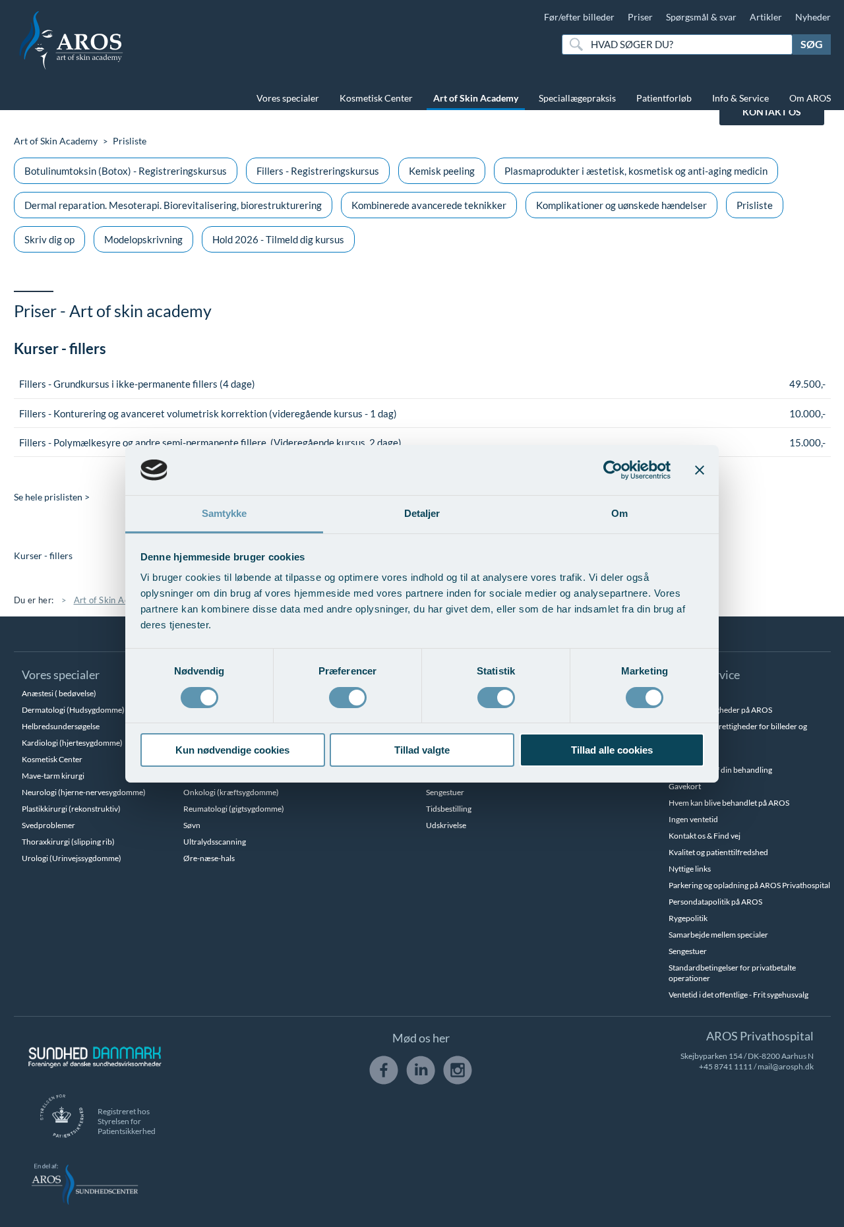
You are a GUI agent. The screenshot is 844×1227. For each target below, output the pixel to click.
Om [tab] (619, 513)
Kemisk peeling (442, 171)
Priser (640, 16)
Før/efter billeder (579, 16)
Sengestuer (445, 792)
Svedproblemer (48, 825)
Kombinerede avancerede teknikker (428, 205)
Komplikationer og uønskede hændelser (621, 205)
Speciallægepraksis (577, 98)
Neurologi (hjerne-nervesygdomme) (84, 792)
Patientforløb (664, 98)
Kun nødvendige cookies (232, 750)
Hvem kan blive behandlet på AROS (729, 803)
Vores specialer (287, 98)
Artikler (766, 16)
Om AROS (810, 98)
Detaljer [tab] (422, 513)
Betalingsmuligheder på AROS (720, 710)
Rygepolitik (688, 918)
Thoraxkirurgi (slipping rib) (68, 842)
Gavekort (685, 786)
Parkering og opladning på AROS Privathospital (749, 885)
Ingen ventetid (693, 819)
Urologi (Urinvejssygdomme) (71, 858)
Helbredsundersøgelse (61, 726)
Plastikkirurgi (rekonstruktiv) (71, 809)
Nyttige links (690, 869)
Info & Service (740, 98)
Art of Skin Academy (475, 98)
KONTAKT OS (771, 111)
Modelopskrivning (143, 239)
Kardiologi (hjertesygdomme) (72, 743)
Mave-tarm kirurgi (53, 776)
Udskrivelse (446, 825)
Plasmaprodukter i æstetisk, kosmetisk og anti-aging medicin (636, 171)
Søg (811, 44)
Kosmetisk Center (376, 98)
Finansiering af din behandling (720, 770)
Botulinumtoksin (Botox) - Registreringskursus (125, 171)
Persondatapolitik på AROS (715, 902)
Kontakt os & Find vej (704, 836)
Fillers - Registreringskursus (317, 171)
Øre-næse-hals (209, 858)
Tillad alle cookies (612, 750)
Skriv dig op (49, 239)
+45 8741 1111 (725, 1066)
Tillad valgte (422, 750)
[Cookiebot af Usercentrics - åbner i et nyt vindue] (613, 470)
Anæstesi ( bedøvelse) (59, 693)
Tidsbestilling (448, 809)
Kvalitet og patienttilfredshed (718, 852)
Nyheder (813, 16)
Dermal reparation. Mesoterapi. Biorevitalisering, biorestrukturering (173, 205)
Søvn (191, 825)
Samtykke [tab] (224, 513)
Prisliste (755, 205)
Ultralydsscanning (214, 842)
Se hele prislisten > (52, 496)
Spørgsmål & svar (701, 16)
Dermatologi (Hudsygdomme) (73, 710)
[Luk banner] (699, 470)
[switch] (348, 696)
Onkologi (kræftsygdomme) (231, 792)
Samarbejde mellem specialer (718, 935)
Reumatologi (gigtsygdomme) (233, 809)
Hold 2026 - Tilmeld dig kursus (278, 239)
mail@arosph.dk (786, 1066)
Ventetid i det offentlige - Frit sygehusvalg (738, 995)
